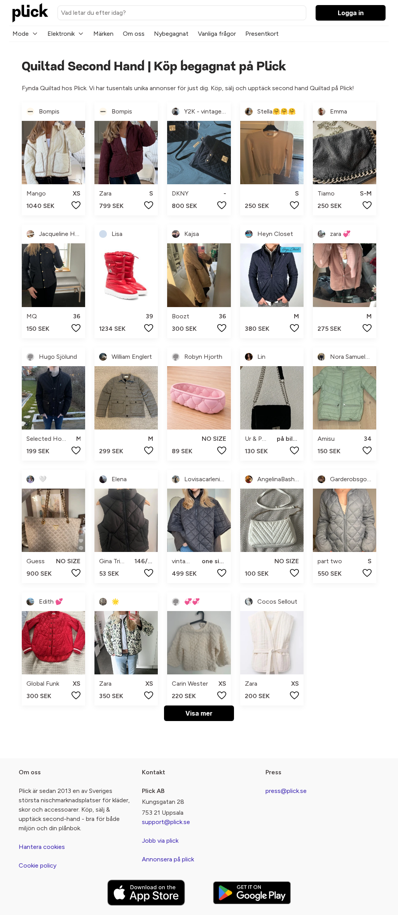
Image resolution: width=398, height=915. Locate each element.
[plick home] (30, 13)
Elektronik (61, 33)
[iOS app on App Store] (146, 893)
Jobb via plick (160, 840)
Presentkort (262, 33)
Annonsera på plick (168, 859)
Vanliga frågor (217, 33)
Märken (103, 33)
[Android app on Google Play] (252, 892)
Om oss (134, 33)
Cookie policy (37, 865)
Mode (20, 33)
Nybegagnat (171, 33)
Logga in (351, 13)
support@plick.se (166, 822)
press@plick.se (286, 791)
